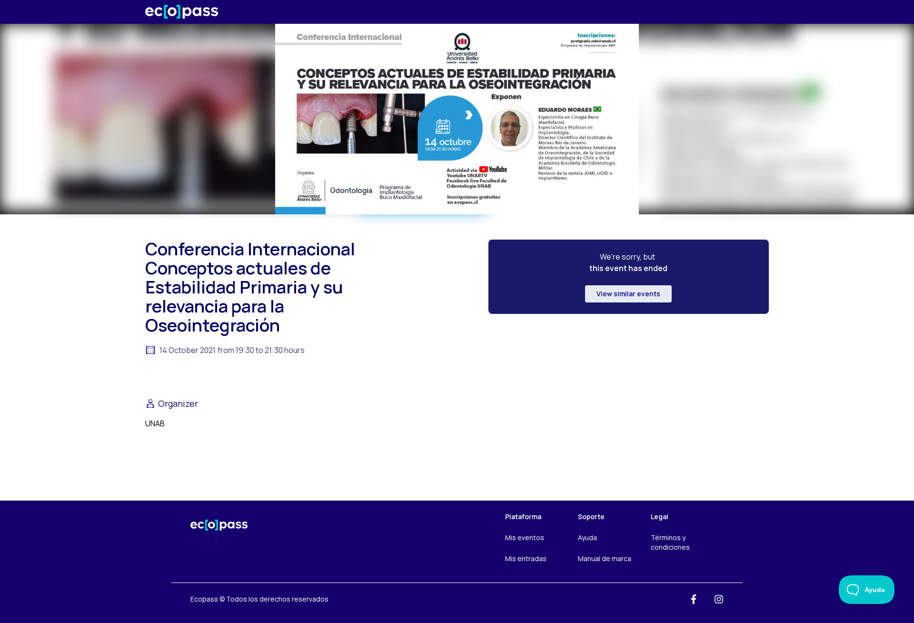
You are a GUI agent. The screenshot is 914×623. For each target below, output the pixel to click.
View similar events (628, 293)
